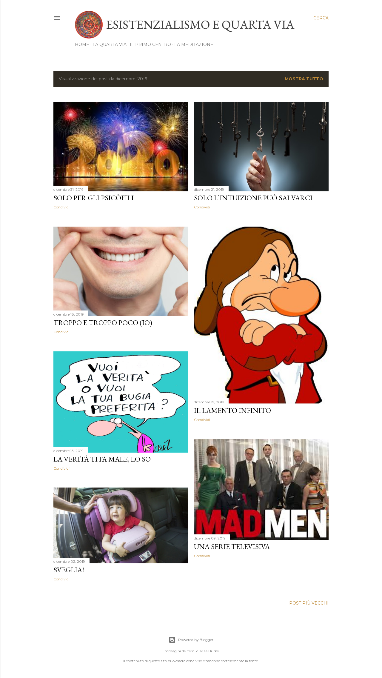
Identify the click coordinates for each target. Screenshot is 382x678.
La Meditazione (193, 44)
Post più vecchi (309, 603)
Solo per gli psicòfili (93, 197)
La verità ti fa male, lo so (102, 459)
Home (82, 44)
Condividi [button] (61, 207)
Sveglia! (68, 569)
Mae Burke (209, 651)
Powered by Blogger (195, 639)
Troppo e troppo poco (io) (102, 322)
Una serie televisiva (232, 546)
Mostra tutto (304, 79)
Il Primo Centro (150, 44)
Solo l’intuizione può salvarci (253, 197)
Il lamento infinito (232, 410)
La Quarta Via (110, 44)
